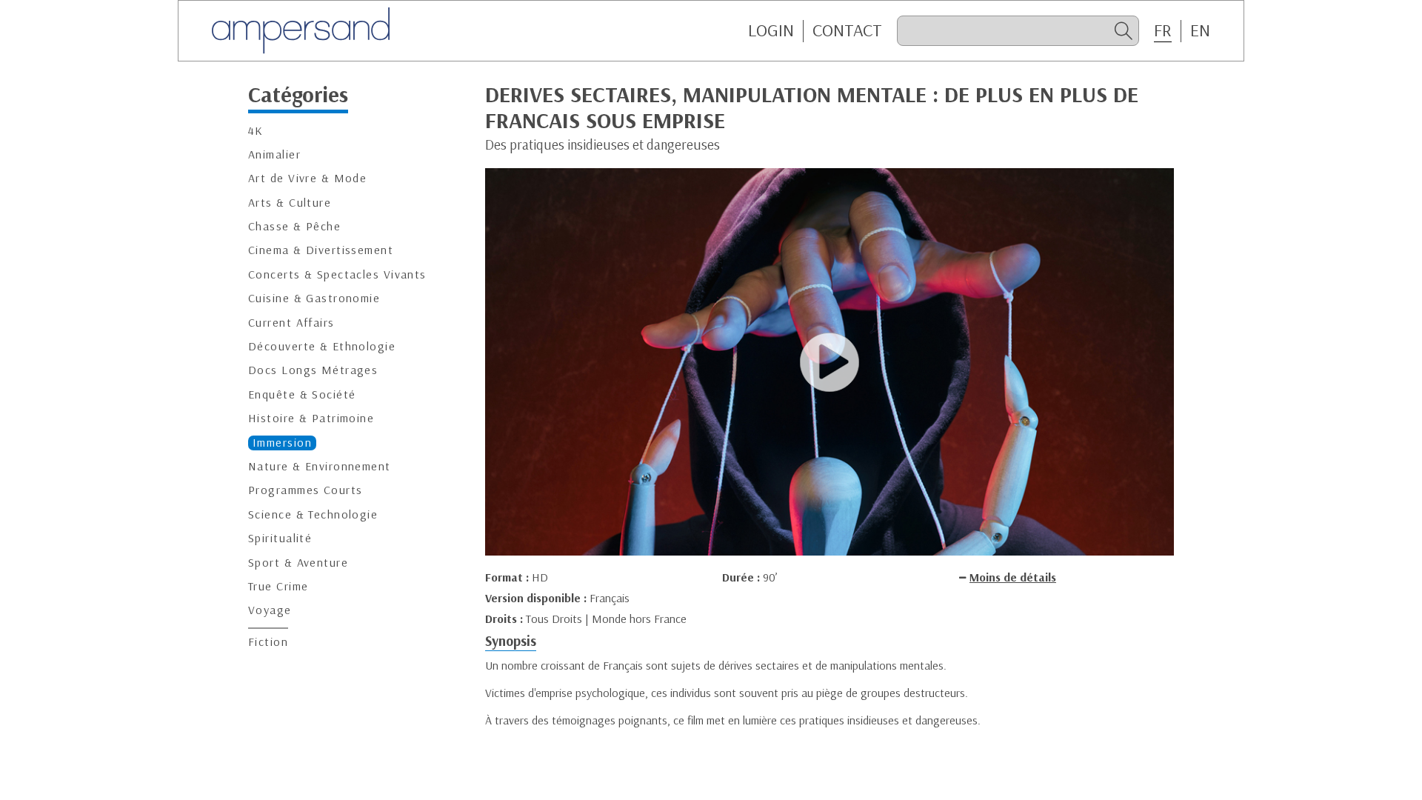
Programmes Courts (305, 490)
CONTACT (847, 30)
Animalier (274, 154)
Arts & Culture (289, 203)
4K (256, 131)
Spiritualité (280, 538)
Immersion (282, 443)
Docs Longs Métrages (313, 370)
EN (1200, 30)
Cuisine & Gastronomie (314, 298)
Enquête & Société (302, 394)
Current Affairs (291, 323)
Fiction (268, 642)
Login (771, 30)
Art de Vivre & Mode (307, 178)
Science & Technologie (313, 514)
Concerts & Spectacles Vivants (337, 274)
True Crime (278, 586)
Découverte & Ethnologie (321, 346)
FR (1163, 30)
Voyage (270, 610)
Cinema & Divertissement (320, 250)
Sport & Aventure (298, 563)
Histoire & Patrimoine (311, 418)
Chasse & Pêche (294, 226)
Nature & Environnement (319, 466)
